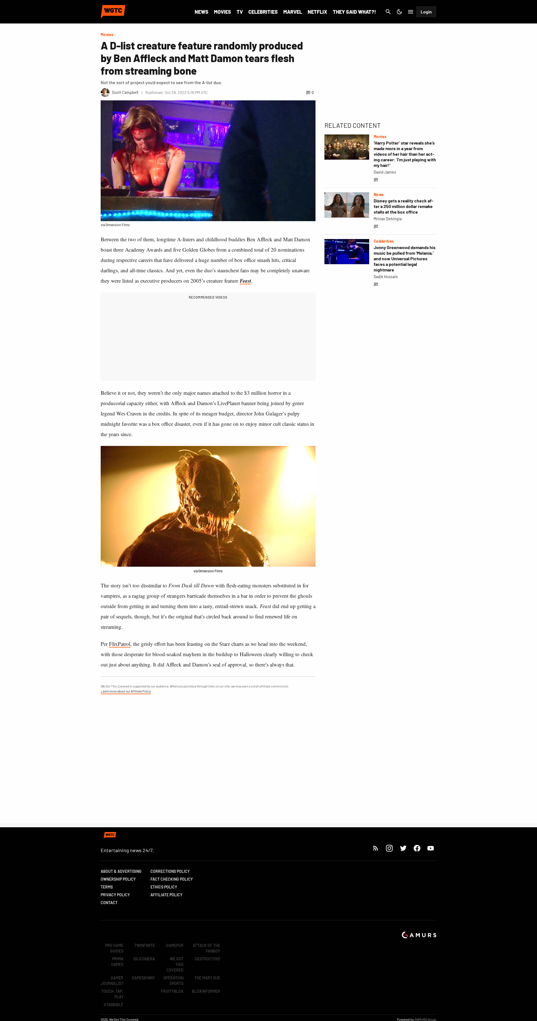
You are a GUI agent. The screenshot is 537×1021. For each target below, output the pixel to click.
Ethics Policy (163, 887)
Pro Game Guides (114, 948)
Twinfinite (144, 945)
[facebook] (417, 848)
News (201, 12)
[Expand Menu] (410, 11)
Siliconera (144, 958)
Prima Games (117, 961)
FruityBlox (172, 991)
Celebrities (263, 12)
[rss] (375, 848)
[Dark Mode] (399, 11)
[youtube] (431, 848)
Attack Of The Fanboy (206, 948)
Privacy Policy (115, 894)
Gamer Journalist (112, 980)
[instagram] (389, 848)
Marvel (292, 12)
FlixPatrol (119, 643)
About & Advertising (121, 871)
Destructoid (207, 958)
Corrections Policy (170, 871)
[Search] (388, 11)
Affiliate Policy (166, 894)
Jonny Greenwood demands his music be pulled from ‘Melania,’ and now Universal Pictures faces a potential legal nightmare (404, 258)
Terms (107, 887)
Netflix (317, 12)
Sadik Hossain (386, 276)
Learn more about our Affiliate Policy (126, 691)
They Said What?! (354, 12)
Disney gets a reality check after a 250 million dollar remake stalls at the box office (404, 206)
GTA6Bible (113, 1004)
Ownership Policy (118, 879)
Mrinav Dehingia (388, 218)
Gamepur (174, 945)
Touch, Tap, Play (112, 994)
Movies (222, 12)
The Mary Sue (207, 977)
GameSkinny (143, 977)
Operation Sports (173, 980)
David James (385, 172)
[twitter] (403, 848)
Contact (109, 902)
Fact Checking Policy (171, 879)
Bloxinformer (206, 991)
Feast (245, 280)
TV (240, 12)
